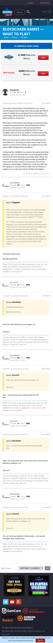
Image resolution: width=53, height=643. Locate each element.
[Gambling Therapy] (26, 618)
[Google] (18, 602)
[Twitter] (5, 602)
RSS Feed (6, 568)
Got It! (40, 640)
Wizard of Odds (20, 631)
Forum (14, 37)
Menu (44, 11)
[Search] (28, 12)
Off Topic (24, 37)
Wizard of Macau (34, 631)
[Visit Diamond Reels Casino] (38, 585)
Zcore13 (14, 282)
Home (6, 37)
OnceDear (15, 182)
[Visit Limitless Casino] (14, 585)
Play (43, 58)
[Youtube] (12, 602)
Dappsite (14, 89)
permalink (46, 103)
